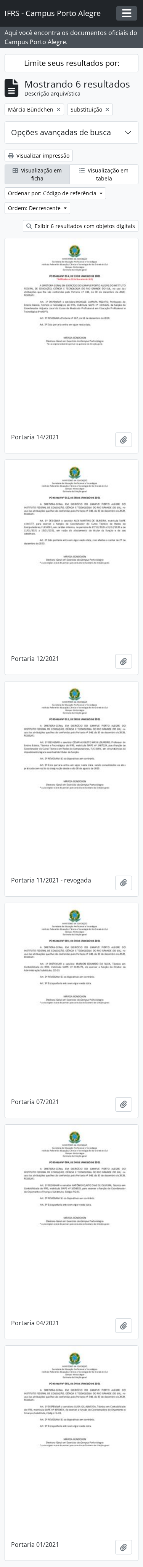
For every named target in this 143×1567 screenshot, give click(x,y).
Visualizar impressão (42, 155)
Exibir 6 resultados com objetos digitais (84, 226)
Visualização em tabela (107, 174)
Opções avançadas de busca (61, 132)
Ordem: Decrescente (35, 208)
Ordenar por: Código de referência (53, 193)
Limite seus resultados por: (71, 63)
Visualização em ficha (40, 174)
